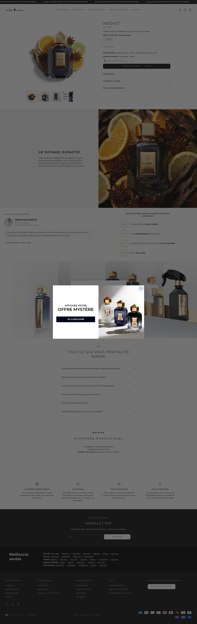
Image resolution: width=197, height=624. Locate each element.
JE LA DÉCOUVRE (75, 319)
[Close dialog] (141, 288)
